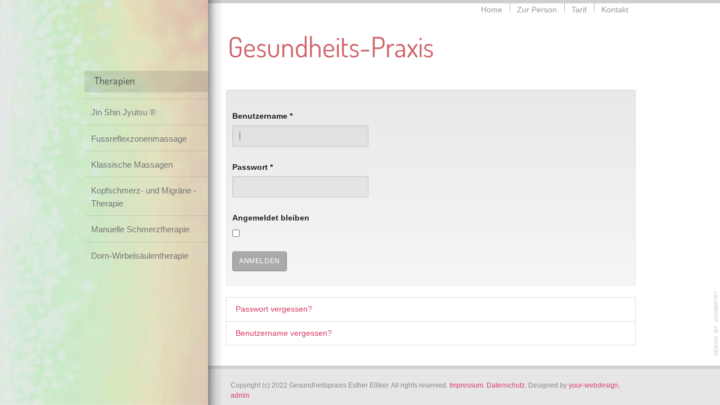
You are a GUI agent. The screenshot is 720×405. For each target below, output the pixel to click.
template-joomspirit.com (716, 323)
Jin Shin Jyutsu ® (123, 112)
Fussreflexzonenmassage (139, 138)
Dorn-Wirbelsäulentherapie (139, 255)
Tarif (579, 10)
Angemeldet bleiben (270, 218)
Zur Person (537, 10)
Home (491, 10)
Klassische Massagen (132, 164)
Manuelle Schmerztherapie (140, 229)
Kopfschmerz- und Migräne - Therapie (143, 197)
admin (240, 395)
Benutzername (262, 116)
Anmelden (259, 261)
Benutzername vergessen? (284, 333)
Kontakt (614, 10)
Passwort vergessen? (274, 309)
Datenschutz (506, 385)
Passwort (252, 167)
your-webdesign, (594, 385)
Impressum (466, 385)
